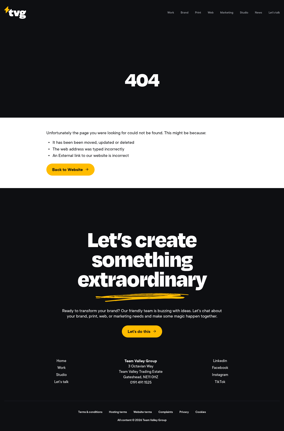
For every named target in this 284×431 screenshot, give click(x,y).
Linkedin (220, 360)
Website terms (142, 412)
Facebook (220, 367)
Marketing (226, 12)
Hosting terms (118, 412)
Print (198, 12)
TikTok (220, 381)
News (258, 12)
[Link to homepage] (15, 16)
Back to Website (67, 169)
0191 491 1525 (141, 382)
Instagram (220, 374)
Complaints (165, 412)
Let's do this (139, 331)
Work (170, 12)
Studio (244, 12)
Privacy (184, 412)
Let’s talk (274, 12)
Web (211, 12)
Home (61, 360)
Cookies (200, 412)
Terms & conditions (90, 412)
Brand (184, 12)
